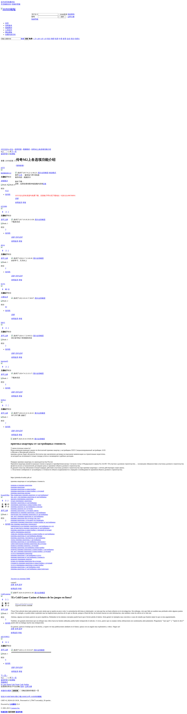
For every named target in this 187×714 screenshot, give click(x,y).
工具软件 (8, 30)
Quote (17, 684)
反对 (21, 237)
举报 (24, 202)
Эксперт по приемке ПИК (20, 579)
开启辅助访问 (6, 4)
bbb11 (3, 322)
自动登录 (63, 14)
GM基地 (13, 704)
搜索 (22, 39)
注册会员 (4, 297)
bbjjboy (3, 400)
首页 (7, 23)
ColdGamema (5, 594)
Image (9, 684)
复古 (49, 39)
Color (4, 684)
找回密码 (71, 14)
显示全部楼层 (43, 173)
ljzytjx (3, 284)
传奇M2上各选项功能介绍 (41, 149)
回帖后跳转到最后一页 (30, 691)
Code (21, 684)
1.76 (34, 39)
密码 (33, 17)
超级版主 (4, 181)
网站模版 (8, 32)
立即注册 (71, 17)
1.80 (38, 39)
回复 (44, 184)
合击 (68, 39)
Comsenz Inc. (15, 708)
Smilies (26, 684)
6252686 (4, 206)
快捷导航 (34, 19)
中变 (60, 39)
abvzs (3, 245)
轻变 (56, 39)
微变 (53, 39)
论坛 (11, 149)
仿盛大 (77, 39)
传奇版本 (8, 25)
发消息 (7, 194)
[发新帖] (11, 154)
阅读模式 (52, 173)
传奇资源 (18, 149)
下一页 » (4, 675)
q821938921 (5, 637)
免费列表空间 (10, 34)
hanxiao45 (4, 361)
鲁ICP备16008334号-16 (24, 696)
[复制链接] (20, 165)
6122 (6, 173)
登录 (22, 686)
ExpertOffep (5, 495)
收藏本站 (11, 2)
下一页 (14, 151)
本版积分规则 (6, 691)
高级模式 (4, 682)
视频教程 (8, 28)
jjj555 (3, 168)
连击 (72, 39)
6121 (2, 173)
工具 (20, 175)
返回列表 (4, 154)
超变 (64, 39)
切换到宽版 (16, 4)
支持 (17, 237)
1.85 (41, 39)
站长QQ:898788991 (8, 696)
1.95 (45, 39)
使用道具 (18, 202)
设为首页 (4, 2)
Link (13, 684)
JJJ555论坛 (5, 149)
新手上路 (4, 219)
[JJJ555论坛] (8, 9)
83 (6, 289)
